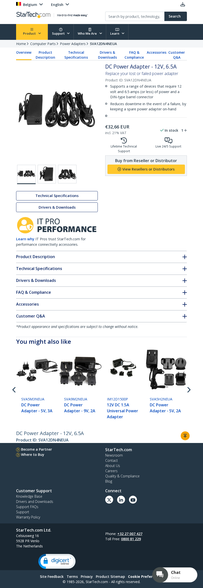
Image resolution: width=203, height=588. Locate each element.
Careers (111, 470)
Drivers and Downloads (34, 501)
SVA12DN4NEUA (103, 43)
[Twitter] (109, 500)
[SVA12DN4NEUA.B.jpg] (47, 174)
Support (58, 33)
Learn (115, 33)
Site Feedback (52, 576)
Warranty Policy (28, 517)
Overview (23, 52)
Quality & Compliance (122, 476)
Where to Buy (32, 454)
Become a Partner (36, 449)
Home (21, 43)
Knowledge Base (29, 496)
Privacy (87, 576)
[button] (57, 561)
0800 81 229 (131, 539)
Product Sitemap (110, 576)
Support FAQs (27, 506)
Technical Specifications (76, 55)
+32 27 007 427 (129, 533)
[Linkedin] (121, 500)
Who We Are (88, 33)
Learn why (25, 239)
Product (29, 33)
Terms (72, 576)
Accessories (156, 52)
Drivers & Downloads (107, 55)
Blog (108, 481)
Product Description (45, 55)
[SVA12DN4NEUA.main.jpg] (26, 174)
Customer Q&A (176, 55)
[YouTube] (133, 500)
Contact (111, 460)
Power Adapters (73, 43)
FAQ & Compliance (134, 55)
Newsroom (114, 455)
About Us (112, 465)
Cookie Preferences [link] (145, 576)
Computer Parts (43, 43)
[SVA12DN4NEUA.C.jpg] (67, 174)
